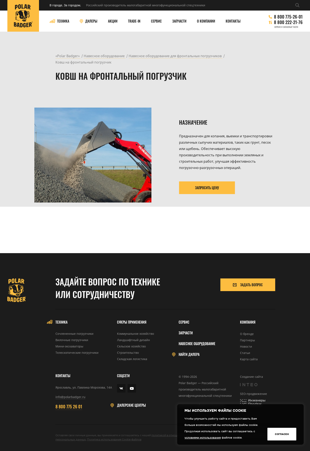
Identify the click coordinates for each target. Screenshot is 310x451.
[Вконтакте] (121, 388)
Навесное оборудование (197, 344)
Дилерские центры (131, 405)
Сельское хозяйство (131, 346)
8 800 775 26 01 (68, 406)
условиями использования (203, 437)
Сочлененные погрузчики (74, 334)
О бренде (247, 334)
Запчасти (179, 21)
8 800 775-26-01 (288, 16)
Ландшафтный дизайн (133, 340)
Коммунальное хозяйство (135, 334)
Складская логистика (132, 359)
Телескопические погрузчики (76, 353)
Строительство (128, 353)
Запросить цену (207, 187)
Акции (112, 21)
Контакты (233, 21)
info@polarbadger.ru (70, 397)
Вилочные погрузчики (71, 340)
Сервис (156, 21)
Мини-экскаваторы (69, 346)
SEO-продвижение (253, 394)
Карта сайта (249, 359)
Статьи (245, 353)
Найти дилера (189, 354)
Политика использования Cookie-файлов (114, 439)
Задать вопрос (251, 284)
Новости (246, 346)
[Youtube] (132, 388)
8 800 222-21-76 (288, 22)
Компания (247, 322)
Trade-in (134, 21)
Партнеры (247, 340)
